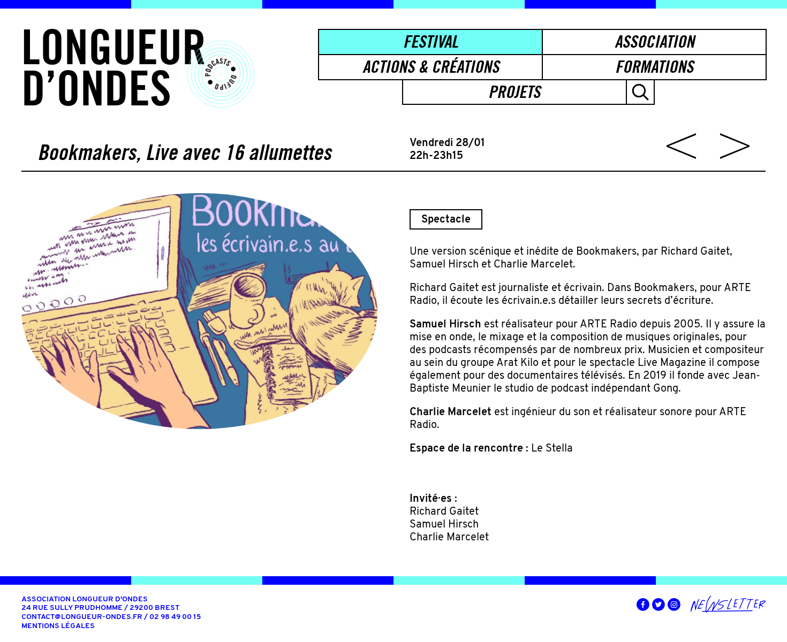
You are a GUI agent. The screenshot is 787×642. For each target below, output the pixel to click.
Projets (514, 91)
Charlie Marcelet (449, 537)
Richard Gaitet (444, 512)
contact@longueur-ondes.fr (81, 617)
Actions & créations (430, 66)
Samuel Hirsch (444, 524)
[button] (640, 92)
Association (654, 41)
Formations (654, 66)
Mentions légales (58, 626)
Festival (430, 41)
